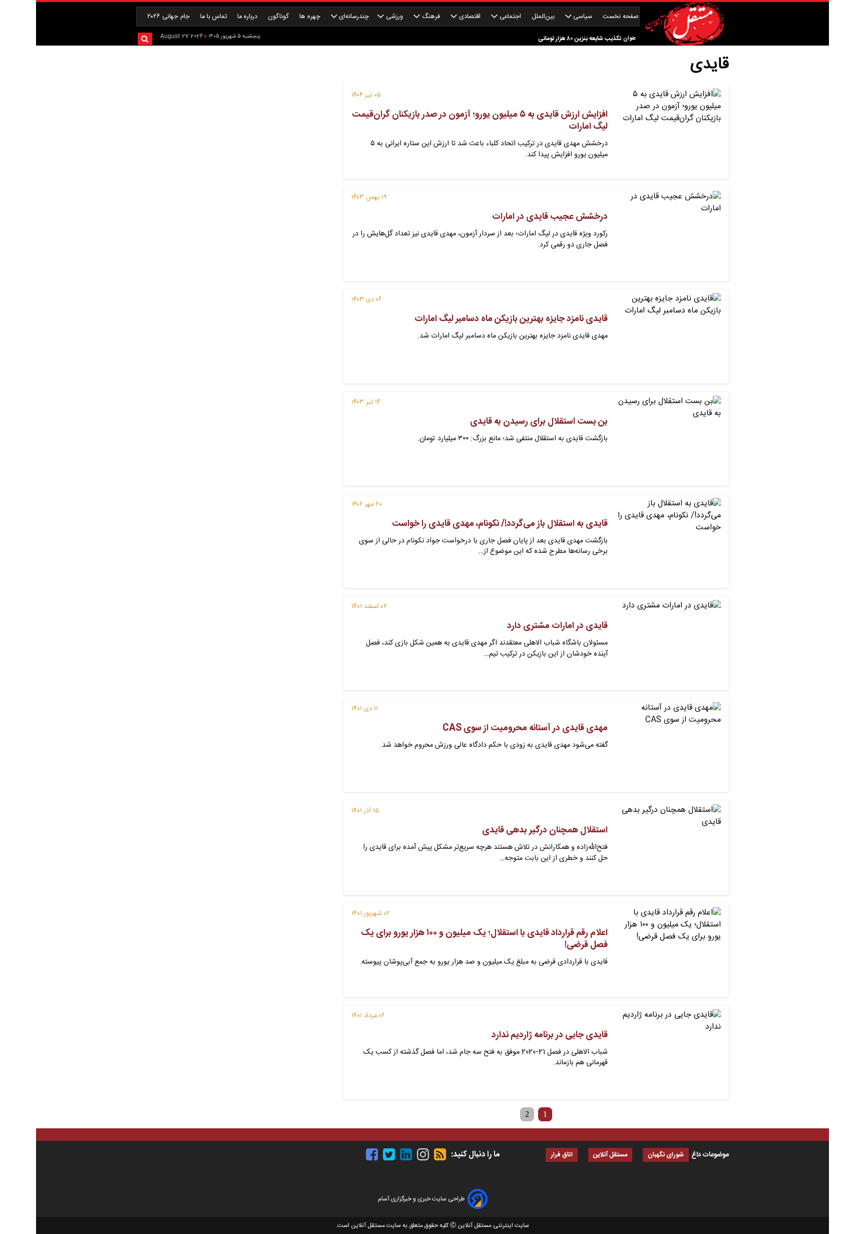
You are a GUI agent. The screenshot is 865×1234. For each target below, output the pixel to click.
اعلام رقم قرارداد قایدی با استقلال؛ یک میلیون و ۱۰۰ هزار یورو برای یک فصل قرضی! (484, 939)
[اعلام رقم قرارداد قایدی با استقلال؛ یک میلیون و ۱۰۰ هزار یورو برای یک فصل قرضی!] (668, 950)
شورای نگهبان (666, 1155)
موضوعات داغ (710, 1154)
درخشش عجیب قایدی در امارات (550, 216)
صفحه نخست (621, 17)
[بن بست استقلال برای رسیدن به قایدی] (668, 439)
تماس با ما (214, 17)
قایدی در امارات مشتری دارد (557, 626)
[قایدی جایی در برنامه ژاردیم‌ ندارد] (668, 1052)
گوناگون (279, 17)
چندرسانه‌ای (353, 17)
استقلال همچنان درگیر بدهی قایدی (545, 830)
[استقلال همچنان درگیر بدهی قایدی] (668, 847)
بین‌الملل (544, 17)
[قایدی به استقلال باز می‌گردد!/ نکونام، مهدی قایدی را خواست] (668, 541)
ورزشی (394, 17)
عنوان (629, 38)
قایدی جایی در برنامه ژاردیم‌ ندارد (550, 1035)
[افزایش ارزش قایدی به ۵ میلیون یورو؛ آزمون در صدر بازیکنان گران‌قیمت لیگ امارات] (668, 132)
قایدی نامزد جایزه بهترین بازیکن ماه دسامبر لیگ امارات (511, 319)
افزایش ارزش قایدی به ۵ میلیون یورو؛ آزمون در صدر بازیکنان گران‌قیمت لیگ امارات (480, 120)
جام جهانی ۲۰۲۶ (169, 17)
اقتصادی (470, 17)
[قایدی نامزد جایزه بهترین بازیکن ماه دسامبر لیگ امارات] (668, 336)
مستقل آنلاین (610, 1155)
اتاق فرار (562, 1155)
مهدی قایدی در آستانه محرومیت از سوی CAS (525, 728)
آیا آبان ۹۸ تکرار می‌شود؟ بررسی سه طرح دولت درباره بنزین (549, 39)
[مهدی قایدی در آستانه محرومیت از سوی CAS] (668, 745)
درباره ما (248, 17)
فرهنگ (431, 17)
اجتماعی (510, 17)
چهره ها (310, 17)
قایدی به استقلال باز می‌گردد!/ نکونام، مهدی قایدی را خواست (500, 523)
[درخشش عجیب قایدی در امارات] (668, 234)
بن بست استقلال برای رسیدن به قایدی (539, 421)
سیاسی (582, 17)
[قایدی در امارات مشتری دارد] (668, 643)
